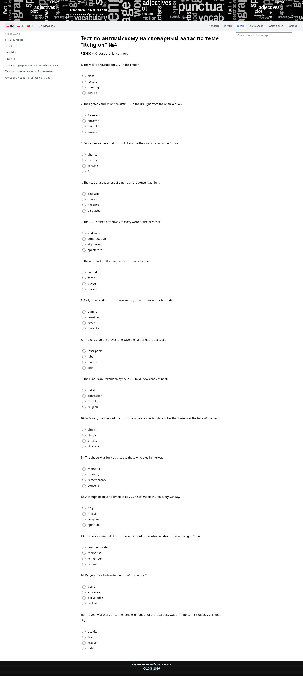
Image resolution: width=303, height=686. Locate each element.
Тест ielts (10, 52)
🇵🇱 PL (20, 26)
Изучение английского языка (151, 664)
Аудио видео (275, 26)
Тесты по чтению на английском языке (29, 71)
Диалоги (214, 26)
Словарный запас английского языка (27, 77)
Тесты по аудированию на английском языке (32, 65)
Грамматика (256, 26)
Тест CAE (10, 58)
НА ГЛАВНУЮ (47, 26)
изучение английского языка (88, 11)
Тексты (228, 26)
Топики (292, 26)
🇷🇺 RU (10, 26)
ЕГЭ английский (14, 39)
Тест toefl (10, 46)
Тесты (240, 26)
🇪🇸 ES (30, 26)
